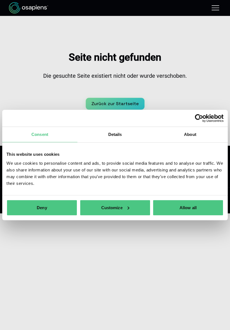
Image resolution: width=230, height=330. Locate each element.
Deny (42, 207)
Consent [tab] (39, 134)
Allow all (188, 207)
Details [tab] (115, 134)
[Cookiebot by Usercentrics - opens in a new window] (199, 118)
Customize (112, 207)
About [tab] (190, 134)
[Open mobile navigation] (215, 7)
